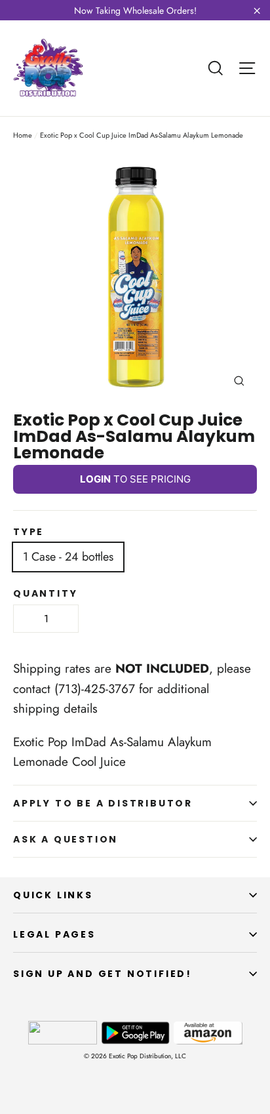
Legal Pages (54, 934)
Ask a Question (65, 839)
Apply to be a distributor (103, 803)
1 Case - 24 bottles (68, 556)
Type (28, 531)
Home (22, 135)
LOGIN (95, 479)
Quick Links (53, 895)
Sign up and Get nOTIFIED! (102, 973)
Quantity (45, 593)
